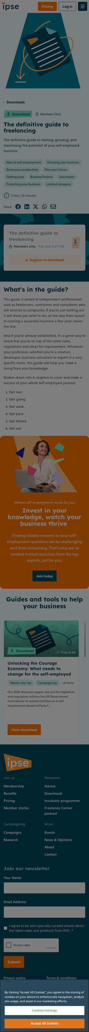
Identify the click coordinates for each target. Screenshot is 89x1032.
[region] (44, 1005)
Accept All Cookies (44, 1023)
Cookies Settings (44, 1010)
